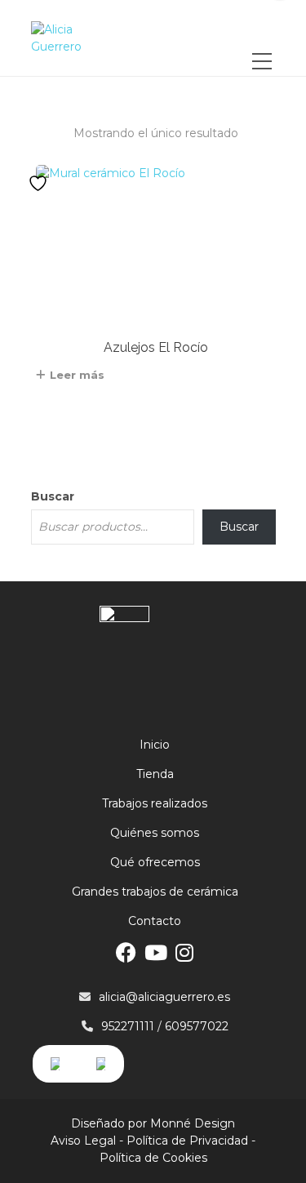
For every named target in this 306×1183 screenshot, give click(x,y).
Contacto (154, 921)
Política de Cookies (153, 1157)
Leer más (77, 374)
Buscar (52, 496)
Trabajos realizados (154, 803)
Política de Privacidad (187, 1140)
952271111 (127, 1026)
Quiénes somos (154, 832)
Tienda (155, 774)
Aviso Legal (83, 1140)
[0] (262, 30)
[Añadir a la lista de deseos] (40, 183)
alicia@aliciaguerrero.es (164, 997)
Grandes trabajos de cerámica (155, 891)
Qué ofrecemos (155, 862)
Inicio (155, 744)
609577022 (196, 1026)
